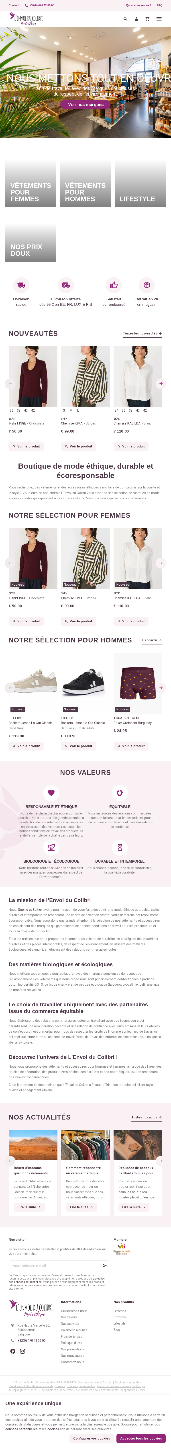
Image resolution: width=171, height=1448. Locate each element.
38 (18, 410)
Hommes (120, 1317)
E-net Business (48, 1390)
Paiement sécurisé (74, 1330)
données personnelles (21, 1429)
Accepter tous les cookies (141, 1438)
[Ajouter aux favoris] (52, 534)
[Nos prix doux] (30, 236)
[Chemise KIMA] (85, 376)
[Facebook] (13, 1351)
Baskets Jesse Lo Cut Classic (31, 725)
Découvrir (149, 640)
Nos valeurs (69, 1317)
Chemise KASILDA (133, 423)
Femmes (120, 1311)
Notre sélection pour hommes (70, 640)
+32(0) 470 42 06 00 (32, 1340)
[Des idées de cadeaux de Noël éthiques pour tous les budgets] (138, 1145)
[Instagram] (22, 1351)
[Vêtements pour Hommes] (85, 175)
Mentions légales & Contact (95, 1382)
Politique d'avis (71, 1343)
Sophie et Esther (30, 910)
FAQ (159, 5)
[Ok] (104, 1265)
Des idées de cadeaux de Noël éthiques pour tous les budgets (136, 1171)
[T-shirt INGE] (33, 376)
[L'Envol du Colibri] (26, 19)
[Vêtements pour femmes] (30, 175)
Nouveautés (33, 333)
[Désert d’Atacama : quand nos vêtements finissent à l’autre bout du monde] (33, 1145)
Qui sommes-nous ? (138, 5)
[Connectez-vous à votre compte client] (136, 19)
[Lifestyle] (140, 175)
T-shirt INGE (26, 423)
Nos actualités (40, 1117)
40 (26, 410)
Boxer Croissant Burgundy (133, 723)
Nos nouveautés (72, 1356)
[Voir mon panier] (147, 19)
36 (11, 410)
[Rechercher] (125, 19)
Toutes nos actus (144, 1117)
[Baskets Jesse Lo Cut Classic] (33, 683)
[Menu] (159, 19)
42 (33, 410)
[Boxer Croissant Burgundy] (138, 683)
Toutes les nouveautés (140, 333)
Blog (117, 1329)
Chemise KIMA (78, 423)
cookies (17, 1420)
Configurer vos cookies (91, 1438)
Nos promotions (72, 1349)
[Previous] (10, 383)
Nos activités (70, 1323)
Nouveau (18, 584)
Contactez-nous (72, 1362)
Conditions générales (127, 1382)
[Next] (161, 383)
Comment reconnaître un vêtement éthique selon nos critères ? (83, 1171)
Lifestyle (120, 1323)
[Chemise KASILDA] (138, 376)
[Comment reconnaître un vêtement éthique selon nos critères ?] (85, 1145)
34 (116, 410)
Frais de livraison (72, 1336)
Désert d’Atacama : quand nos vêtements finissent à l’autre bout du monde (31, 1171)
